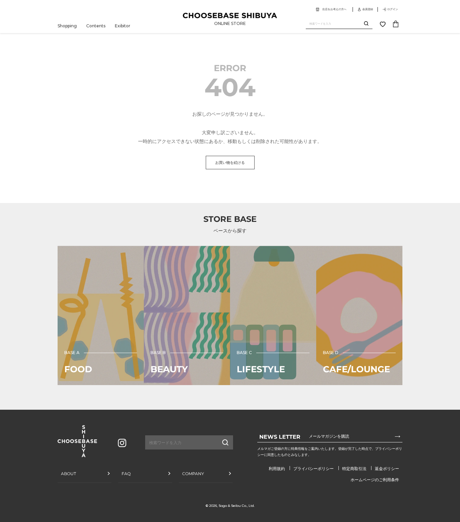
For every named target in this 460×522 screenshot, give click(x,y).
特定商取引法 (354, 468)
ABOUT (68, 473)
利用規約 (277, 468)
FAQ (126, 473)
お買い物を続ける (230, 162)
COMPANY (193, 473)
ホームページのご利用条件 (375, 479)
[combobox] (334, 23)
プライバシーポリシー (313, 468)
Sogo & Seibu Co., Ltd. (237, 505)
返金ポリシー (387, 468)
